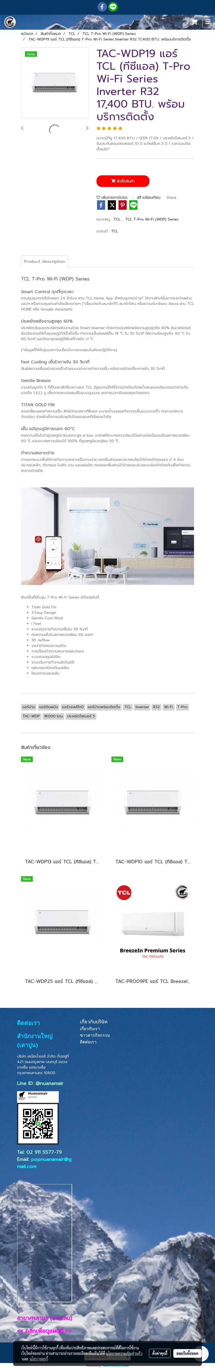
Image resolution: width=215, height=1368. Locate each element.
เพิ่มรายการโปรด (113, 197)
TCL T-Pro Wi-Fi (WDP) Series (152, 219)
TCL (118, 219)
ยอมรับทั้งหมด (187, 1353)
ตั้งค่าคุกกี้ (159, 1353)
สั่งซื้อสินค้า (125, 181)
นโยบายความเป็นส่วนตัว (124, 1353)
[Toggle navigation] (208, 22)
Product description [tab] (44, 261)
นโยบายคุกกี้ (39, 1358)
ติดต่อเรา (88, 1042)
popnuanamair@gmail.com (44, 1163)
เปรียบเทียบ (150, 197)
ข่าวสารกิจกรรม (95, 1035)
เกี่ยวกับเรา (90, 1029)
